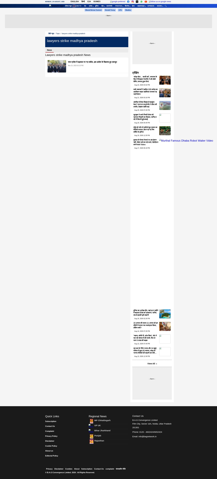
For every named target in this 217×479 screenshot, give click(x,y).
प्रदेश (90, 6)
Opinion (150, 6)
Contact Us (50, 426)
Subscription (50, 421)
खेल (102, 6)
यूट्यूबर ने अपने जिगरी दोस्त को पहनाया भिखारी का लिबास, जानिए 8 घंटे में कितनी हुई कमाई (145, 117)
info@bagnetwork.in (148, 436)
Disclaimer (49, 441)
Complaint (49, 431)
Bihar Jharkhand (102, 430)
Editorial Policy (51, 456)
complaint (110, 469)
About (76, 469)
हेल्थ (133, 6)
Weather (128, 10)
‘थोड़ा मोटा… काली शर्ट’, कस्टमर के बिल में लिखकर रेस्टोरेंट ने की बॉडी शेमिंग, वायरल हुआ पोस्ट (145, 79)
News (49, 50)
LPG (120, 10)
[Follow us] (160, 2)
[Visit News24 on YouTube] (145, 1)
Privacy (49, 469)
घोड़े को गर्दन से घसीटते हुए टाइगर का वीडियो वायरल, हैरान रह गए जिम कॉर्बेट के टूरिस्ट (145, 129)
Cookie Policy (51, 446)
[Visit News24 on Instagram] (132, 1)
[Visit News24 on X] (137, 1)
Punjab (97, 436)
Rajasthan (99, 441)
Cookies (68, 469)
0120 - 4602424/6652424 (150, 432)
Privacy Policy (51, 436)
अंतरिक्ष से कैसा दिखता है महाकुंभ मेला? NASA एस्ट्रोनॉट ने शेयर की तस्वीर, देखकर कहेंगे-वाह (145, 104)
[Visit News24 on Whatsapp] (141, 1)
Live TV (78, 6)
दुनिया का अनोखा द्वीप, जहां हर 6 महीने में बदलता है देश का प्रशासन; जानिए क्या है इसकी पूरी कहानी (145, 312)
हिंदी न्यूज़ (51, 33)
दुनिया (96, 6)
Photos (118, 6)
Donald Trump (110, 10)
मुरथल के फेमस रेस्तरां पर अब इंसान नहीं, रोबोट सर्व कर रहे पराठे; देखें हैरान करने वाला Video (145, 142)
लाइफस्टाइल (141, 6)
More (159, 6)
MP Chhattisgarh (102, 420)
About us (49, 451)
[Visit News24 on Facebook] (128, 1)
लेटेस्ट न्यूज (68, 6)
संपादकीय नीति (121, 469)
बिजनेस (127, 6)
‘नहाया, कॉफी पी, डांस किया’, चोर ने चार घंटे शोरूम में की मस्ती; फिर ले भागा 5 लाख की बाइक (145, 338)
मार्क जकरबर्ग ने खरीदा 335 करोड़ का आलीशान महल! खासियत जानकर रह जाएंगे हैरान (145, 91)
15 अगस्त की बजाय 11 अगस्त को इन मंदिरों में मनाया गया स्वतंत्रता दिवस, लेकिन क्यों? (145, 325)
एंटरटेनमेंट (109, 6)
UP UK (97, 425)
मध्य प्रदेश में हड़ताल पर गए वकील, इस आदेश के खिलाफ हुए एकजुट (92, 62)
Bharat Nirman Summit (93, 10)
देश (85, 6)
